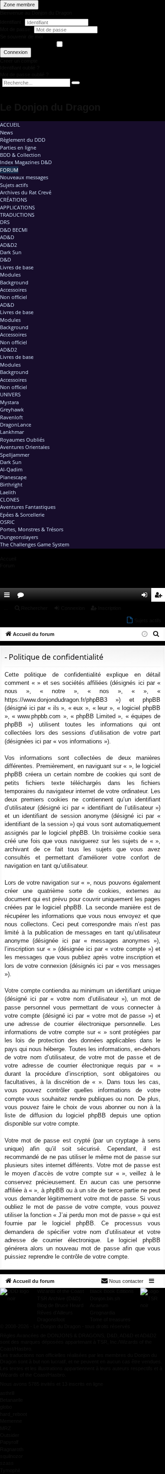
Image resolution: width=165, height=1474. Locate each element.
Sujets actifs (14, 185)
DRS (5, 222)
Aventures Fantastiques (27, 506)
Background (14, 282)
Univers (10, 394)
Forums (22, 597)
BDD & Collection (20, 154)
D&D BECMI (14, 229)
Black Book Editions (112, 1291)
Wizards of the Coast (60, 1291)
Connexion (16, 52)
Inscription (109, 608)
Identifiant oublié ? (19, 67)
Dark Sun (11, 252)
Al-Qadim (11, 469)
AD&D (7, 237)
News (6, 132)
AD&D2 (8, 244)
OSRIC (7, 521)
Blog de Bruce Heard (60, 1305)
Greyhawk (12, 409)
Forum (9, 169)
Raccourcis (9, 597)
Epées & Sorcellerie (22, 514)
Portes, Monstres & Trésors (31, 529)
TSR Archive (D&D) (59, 1298)
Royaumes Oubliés (22, 439)
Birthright (11, 484)
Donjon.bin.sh (105, 1298)
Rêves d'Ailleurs (55, 1312)
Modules (10, 274)
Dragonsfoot (51, 1319)
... (6, 608)
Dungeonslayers (19, 537)
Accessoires (13, 289)
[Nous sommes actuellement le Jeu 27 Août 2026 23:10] (145, 634)
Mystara (9, 402)
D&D (5, 259)
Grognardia (102, 1312)
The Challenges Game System (34, 544)
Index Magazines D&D (26, 162)
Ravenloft (11, 417)
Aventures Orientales (25, 446)
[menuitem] (132, 595)
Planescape (13, 477)
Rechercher (34, 608)
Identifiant (10, 22)
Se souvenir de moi (21, 36)
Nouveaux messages (24, 177)
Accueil (10, 124)
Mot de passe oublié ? (24, 74)
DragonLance (15, 424)
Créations (13, 199)
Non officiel (13, 297)
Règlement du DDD (22, 139)
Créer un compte (19, 61)
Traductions (17, 214)
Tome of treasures (110, 1319)
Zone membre (19, 4)
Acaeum (99, 1305)
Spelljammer (14, 454)
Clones (9, 499)
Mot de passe (16, 29)
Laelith (8, 492)
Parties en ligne (18, 147)
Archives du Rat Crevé (25, 192)
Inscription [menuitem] (160, 597)
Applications (17, 207)
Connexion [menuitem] (146, 597)
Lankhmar (12, 431)
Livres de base (16, 267)
